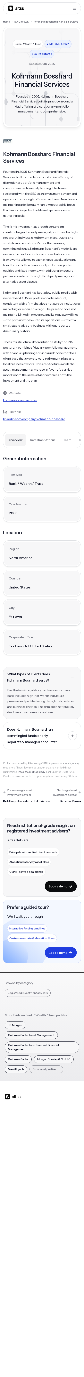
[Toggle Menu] (74, 8)
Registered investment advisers (28, 993)
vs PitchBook (52, 1167)
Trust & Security (14, 1356)
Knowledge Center (17, 1251)
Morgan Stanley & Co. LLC (53, 1059)
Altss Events (14, 1243)
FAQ (7, 1259)
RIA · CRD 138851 (58, 44)
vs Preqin (50, 1159)
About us (10, 1287)
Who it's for (12, 1167)
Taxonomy (51, 1259)
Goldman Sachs (18, 1059)
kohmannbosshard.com (20, 400)
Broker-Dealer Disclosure (19, 1365)
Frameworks (52, 1266)
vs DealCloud (52, 1198)
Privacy (32, 1356)
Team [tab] (67, 440)
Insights (9, 1227)
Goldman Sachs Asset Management (31, 1035)
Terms (45, 1356)
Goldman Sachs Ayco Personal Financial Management (33, 1047)
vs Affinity (50, 1190)
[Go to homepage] (16, 8)
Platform (10, 1151)
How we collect (14, 1295)
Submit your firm (15, 1327)
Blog (8, 1219)
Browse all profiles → (46, 1069)
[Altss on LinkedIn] (19, 1127)
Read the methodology (31, 771)
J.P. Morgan (15, 1025)
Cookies (58, 1356)
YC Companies (53, 1243)
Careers (10, 1319)
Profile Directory (54, 1227)
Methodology (13, 1303)
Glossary (49, 1251)
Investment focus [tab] (42, 440)
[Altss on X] (9, 1127)
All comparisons (54, 1151)
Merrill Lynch (16, 1069)
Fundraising (12, 1175)
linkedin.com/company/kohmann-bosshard (34, 419)
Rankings (50, 1219)
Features (10, 1159)
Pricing (9, 1182)
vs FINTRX (50, 1175)
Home (6, 21)
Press (8, 1311)
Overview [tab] (15, 440)
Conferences (13, 1235)
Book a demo (58, 886)
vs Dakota (50, 1182)
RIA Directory (21, 21)
